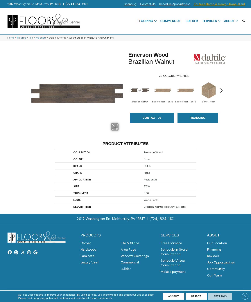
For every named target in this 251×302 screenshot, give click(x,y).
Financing (130, 4)
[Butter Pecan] (208, 90)
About (229, 21)
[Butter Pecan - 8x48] (186, 90)
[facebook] (10, 252)
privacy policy (45, 297)
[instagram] (29, 252)
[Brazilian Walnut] (140, 90)
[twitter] (22, 252)
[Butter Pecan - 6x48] (163, 90)
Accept (173, 296)
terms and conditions (75, 297)
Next (221, 85)
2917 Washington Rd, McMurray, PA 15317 (34, 4)
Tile (31, 37)
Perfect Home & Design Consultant (219, 4)
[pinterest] (16, 252)
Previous (126, 85)
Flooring (145, 21)
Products (40, 37)
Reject (196, 296)
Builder (192, 21)
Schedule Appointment (174, 4)
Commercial (170, 21)
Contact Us (147, 4)
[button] (155, 21)
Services (209, 21)
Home (11, 37)
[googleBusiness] (35, 252)
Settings (220, 296)
